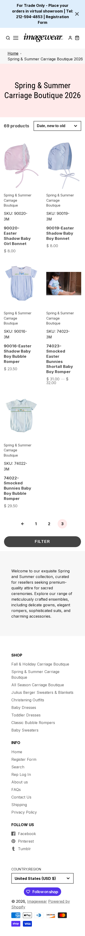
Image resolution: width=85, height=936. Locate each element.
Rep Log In (21, 774)
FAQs (16, 789)
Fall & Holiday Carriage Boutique (40, 664)
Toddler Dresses (26, 715)
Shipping (19, 804)
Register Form (23, 759)
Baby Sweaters (24, 730)
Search (17, 767)
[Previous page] (22, 523)
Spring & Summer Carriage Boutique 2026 (45, 59)
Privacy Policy (24, 812)
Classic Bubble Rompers (33, 722)
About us (19, 782)
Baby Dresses (23, 707)
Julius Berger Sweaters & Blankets (42, 692)
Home (13, 53)
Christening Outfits (27, 700)
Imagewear (37, 901)
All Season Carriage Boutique (37, 684)
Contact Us (21, 797)
